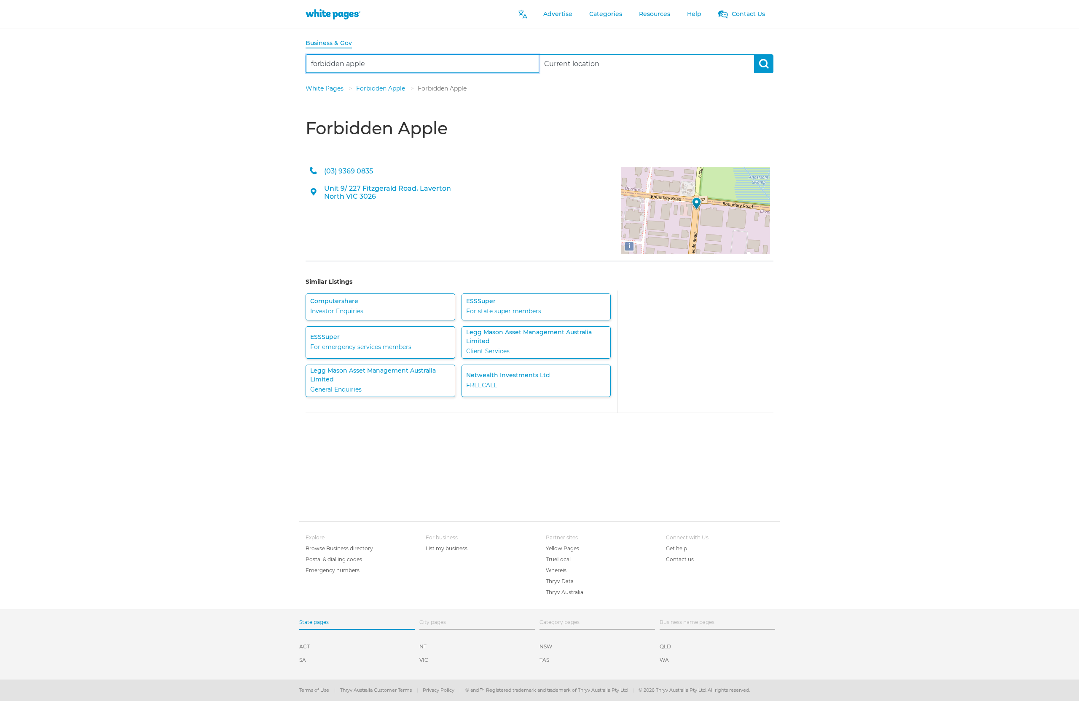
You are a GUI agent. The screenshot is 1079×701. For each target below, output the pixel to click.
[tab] (332, 43)
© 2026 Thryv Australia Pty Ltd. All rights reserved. (694, 690)
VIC (423, 660)
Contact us (680, 559)
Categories (605, 14)
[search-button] (763, 64)
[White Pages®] (333, 14)
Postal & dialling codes (334, 559)
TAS (544, 660)
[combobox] (422, 64)
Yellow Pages (562, 548)
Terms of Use (314, 690)
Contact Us (747, 14)
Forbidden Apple (381, 88)
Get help (676, 548)
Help (694, 14)
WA (664, 660)
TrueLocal (558, 559)
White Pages (325, 88)
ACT (304, 646)
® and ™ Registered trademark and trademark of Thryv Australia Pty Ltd (547, 690)
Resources (654, 14)
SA (302, 660)
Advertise (557, 14)
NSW (546, 646)
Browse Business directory (339, 548)
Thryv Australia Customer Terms (376, 690)
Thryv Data (560, 581)
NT (423, 646)
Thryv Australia (564, 592)
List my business (446, 548)
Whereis (556, 570)
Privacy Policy (439, 690)
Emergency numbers (333, 570)
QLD (665, 646)
